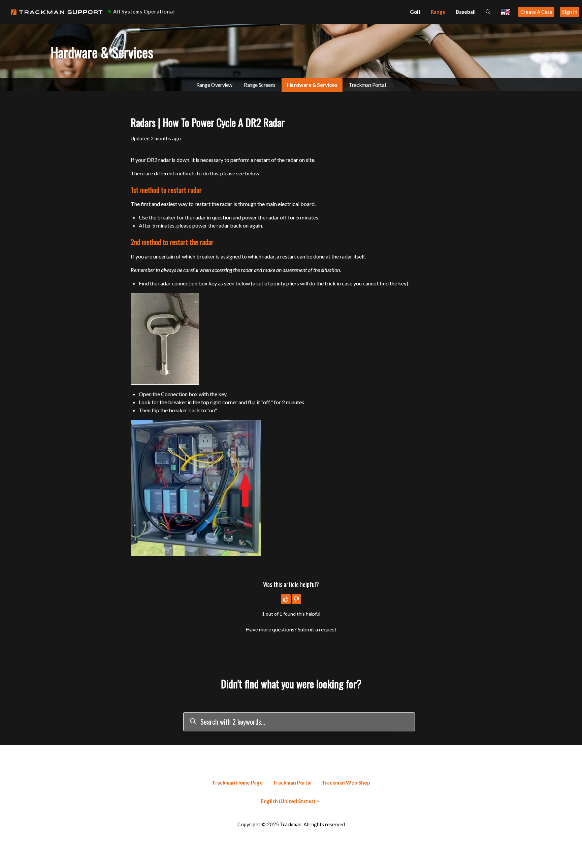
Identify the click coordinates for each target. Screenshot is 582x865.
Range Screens (260, 84)
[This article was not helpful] (296, 599)
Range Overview (214, 84)
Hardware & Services (312, 84)
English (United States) (288, 801)
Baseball (466, 12)
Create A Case (536, 12)
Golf (415, 12)
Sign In (569, 12)
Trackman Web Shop (346, 783)
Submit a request (317, 629)
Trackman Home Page (237, 783)
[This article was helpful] (286, 599)
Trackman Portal (367, 84)
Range (438, 12)
